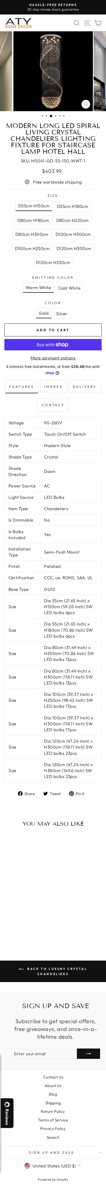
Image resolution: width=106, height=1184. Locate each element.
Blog (53, 1094)
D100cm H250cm (32, 248)
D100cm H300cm (73, 234)
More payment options (53, 357)
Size (53, 195)
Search (53, 1137)
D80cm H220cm (72, 220)
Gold (44, 313)
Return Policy (53, 1111)
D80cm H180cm (33, 220)
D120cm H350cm (53, 262)
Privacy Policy (53, 1128)
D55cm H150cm (33, 205)
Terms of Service (53, 1120)
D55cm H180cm (72, 206)
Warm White (38, 287)
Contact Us (53, 1077)
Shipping (53, 1102)
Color (53, 303)
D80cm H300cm (31, 234)
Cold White (69, 288)
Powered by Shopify (53, 1179)
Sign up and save (52, 1152)
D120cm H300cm (74, 248)
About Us (53, 1085)
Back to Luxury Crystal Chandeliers (56, 971)
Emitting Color (53, 277)
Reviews (7, 1117)
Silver (61, 313)
